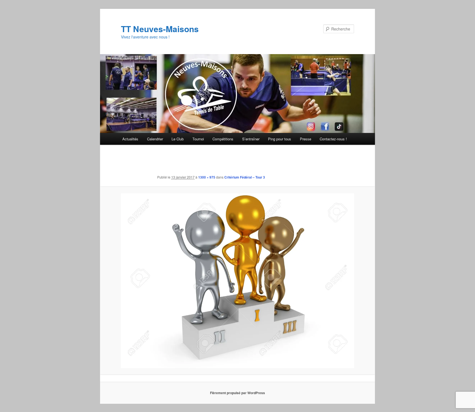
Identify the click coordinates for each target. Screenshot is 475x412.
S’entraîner (250, 138)
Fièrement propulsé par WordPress (237, 392)
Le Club (178, 138)
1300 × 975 (206, 177)
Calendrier (155, 138)
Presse (305, 138)
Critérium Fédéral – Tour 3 (244, 177)
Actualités (130, 138)
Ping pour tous (279, 138)
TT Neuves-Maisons (160, 29)
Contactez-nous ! (333, 138)
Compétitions (222, 138)
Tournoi (198, 138)
